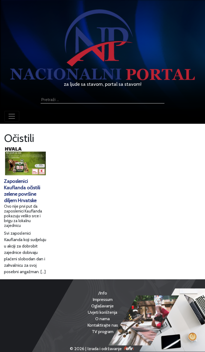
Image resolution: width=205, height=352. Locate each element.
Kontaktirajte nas (102, 325)
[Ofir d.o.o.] (129, 348)
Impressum (103, 299)
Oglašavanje (102, 305)
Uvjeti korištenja (102, 312)
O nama (102, 318)
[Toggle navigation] (11, 116)
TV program (102, 331)
